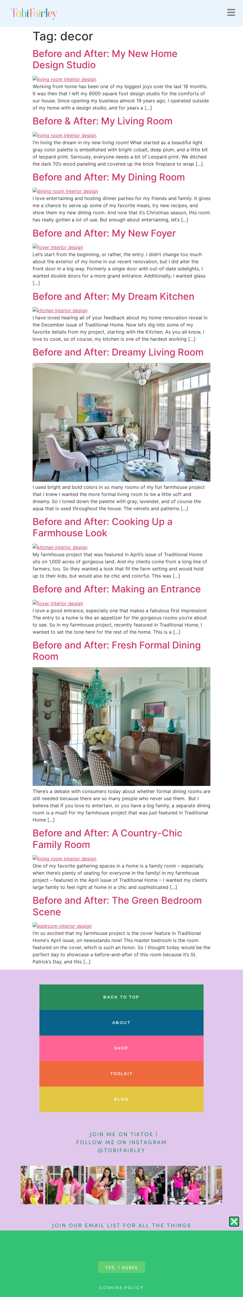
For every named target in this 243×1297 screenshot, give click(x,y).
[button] (234, 1221)
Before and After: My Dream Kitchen (113, 296)
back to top (121, 997)
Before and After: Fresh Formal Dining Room (117, 650)
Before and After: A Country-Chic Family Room (107, 838)
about (121, 1023)
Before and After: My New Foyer (104, 233)
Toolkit (121, 1074)
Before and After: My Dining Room (109, 177)
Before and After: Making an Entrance (117, 589)
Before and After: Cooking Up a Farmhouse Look (102, 527)
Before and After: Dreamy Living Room (118, 352)
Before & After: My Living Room (102, 121)
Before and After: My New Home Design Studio (105, 59)
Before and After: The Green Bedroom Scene (117, 906)
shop (121, 1048)
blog (121, 1099)
